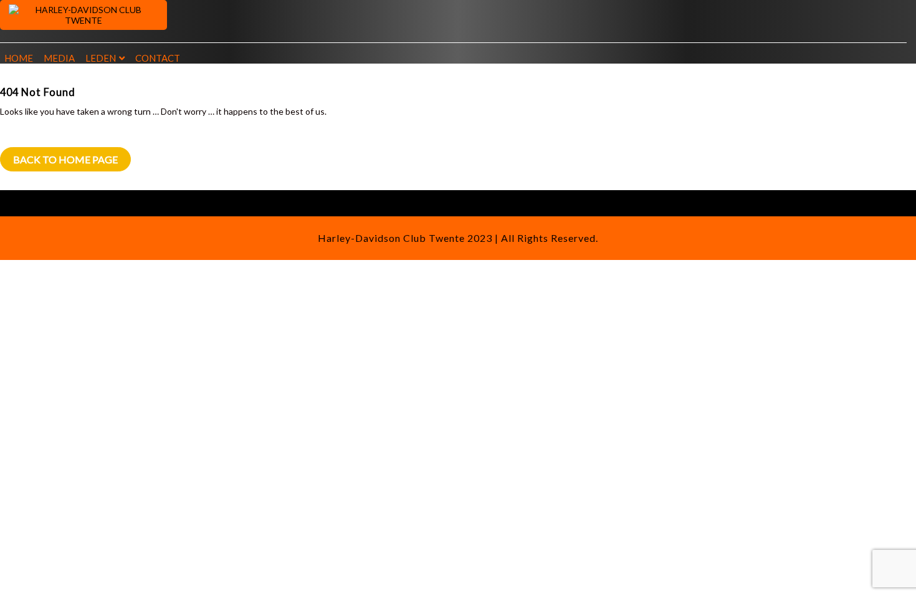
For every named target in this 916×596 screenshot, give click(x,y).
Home (18, 58)
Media (59, 58)
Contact (157, 58)
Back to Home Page (65, 159)
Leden (100, 58)
